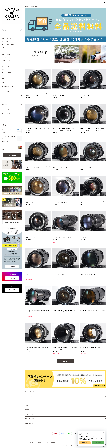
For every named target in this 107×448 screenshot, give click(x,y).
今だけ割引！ (5, 41)
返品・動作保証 (6, 54)
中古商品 (27, 401)
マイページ (6, 63)
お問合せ (4, 82)
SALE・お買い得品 (29, 423)
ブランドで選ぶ (29, 396)
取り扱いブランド (6, 72)
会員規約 (53, 442)
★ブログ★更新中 (6, 35)
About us (4, 75)
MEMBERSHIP (6, 60)
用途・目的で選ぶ (29, 418)
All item (4, 47)
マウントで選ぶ (33, 6)
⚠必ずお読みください (7, 38)
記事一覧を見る (12, 155)
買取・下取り (5, 69)
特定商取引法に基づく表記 (43, 442)
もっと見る (65, 361)
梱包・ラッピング (6, 66)
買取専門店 (5, 79)
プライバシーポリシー (31, 442)
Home (26, 6)
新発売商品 (27, 409)
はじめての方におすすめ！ (8, 44)
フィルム (27, 405)
